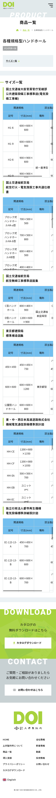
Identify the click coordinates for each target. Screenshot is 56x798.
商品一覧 (26, 30)
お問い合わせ (42, 764)
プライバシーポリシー (14, 764)
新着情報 (40, 745)
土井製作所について (13, 745)
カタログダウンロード (14, 770)
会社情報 (40, 739)
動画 (38, 751)
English (11, 779)
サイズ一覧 (11, 60)
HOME (6, 739)
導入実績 (7, 757)
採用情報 (40, 757)
